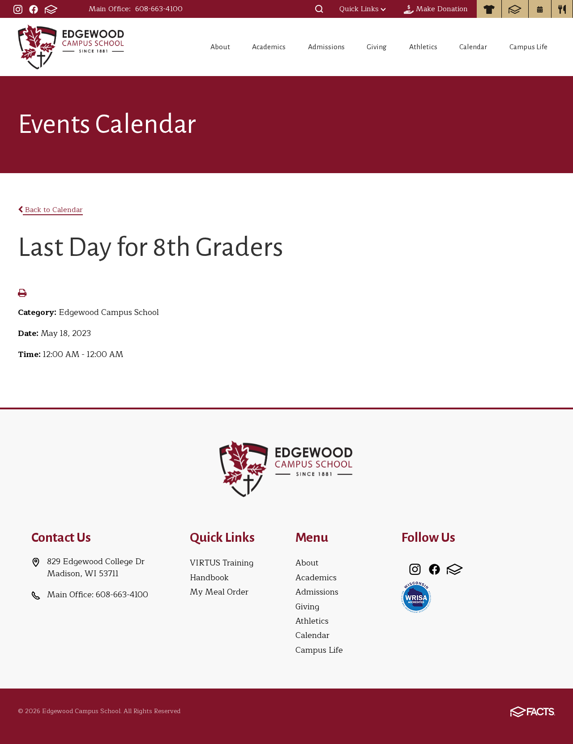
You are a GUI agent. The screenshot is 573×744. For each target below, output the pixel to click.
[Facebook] (33, 9)
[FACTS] (51, 9)
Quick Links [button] (359, 9)
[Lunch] (562, 9)
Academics (269, 47)
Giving (377, 47)
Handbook (209, 577)
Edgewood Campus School (71, 47)
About (220, 47)
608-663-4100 (159, 9)
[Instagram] (17, 9)
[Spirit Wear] (489, 9)
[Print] (22, 294)
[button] (319, 9)
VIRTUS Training (221, 563)
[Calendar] (539, 9)
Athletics (423, 47)
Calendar (473, 47)
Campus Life (528, 47)
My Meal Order (219, 592)
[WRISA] (416, 596)
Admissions (326, 47)
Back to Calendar (53, 210)
